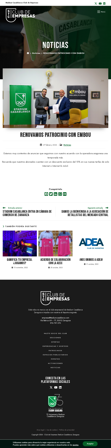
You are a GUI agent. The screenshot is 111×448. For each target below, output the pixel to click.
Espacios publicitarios (55, 355)
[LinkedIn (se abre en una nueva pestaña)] (103, 3)
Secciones (55, 338)
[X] (51, 387)
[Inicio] (28, 53)
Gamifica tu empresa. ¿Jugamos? (19, 261)
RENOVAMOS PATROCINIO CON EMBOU (63, 53)
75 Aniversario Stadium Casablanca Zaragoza (55, 415)
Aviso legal (40, 430)
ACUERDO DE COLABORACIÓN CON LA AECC (55, 261)
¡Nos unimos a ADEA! (91, 259)
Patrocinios (55, 350)
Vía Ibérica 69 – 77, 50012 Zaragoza (55, 320)
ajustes (75, 445)
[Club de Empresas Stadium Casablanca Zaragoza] (55, 298)
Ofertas (55, 342)
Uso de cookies (52, 430)
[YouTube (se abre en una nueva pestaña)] (100, 3)
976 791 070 (55, 323)
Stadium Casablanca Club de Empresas (22, 2)
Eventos (55, 359)
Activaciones (55, 363)
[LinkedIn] (60, 387)
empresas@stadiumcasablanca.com (55, 317)
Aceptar (90, 443)
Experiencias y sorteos (55, 346)
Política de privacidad (66, 430)
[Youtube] (55, 387)
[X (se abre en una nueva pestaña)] (96, 3)
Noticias (67, 145)
